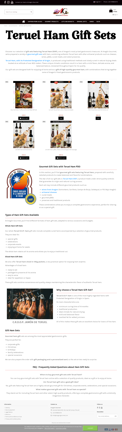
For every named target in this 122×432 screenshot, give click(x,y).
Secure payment (10, 410)
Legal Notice (8, 412)
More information (49, 428)
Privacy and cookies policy (13, 419)
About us (8, 414)
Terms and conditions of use (13, 416)
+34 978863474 (57, 413)
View (61, 118)
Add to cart (25, 118)
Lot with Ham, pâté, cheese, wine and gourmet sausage (61, 149)
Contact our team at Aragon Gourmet (26, 2)
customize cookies (61, 428)
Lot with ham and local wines (23, 149)
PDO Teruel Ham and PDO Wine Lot (98, 110)
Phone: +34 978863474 (111, 2)
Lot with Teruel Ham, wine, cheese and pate (61, 110)
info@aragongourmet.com (60, 415)
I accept (90, 428)
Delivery (7, 407)
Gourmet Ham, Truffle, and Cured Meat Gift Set (24, 110)
